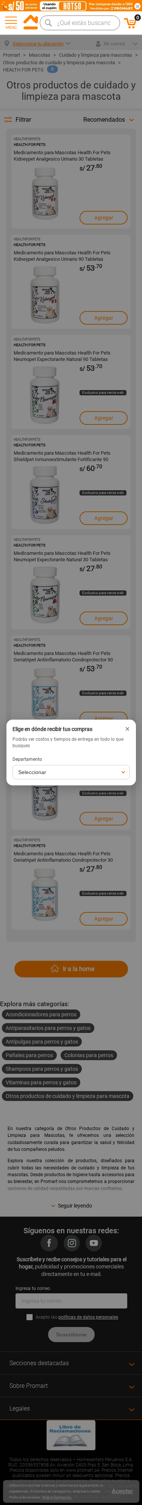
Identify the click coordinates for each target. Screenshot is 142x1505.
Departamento (27, 759)
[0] (130, 27)
